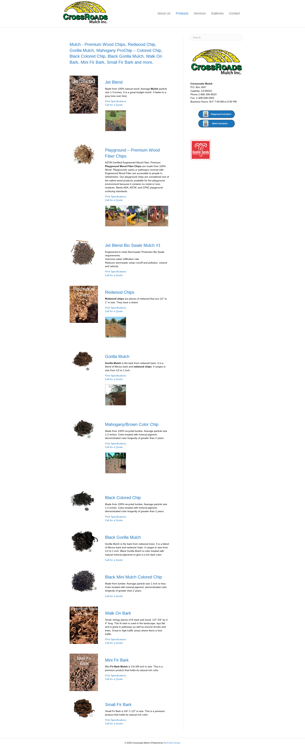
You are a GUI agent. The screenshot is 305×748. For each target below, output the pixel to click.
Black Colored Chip (123, 497)
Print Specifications (115, 101)
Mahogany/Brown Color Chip (131, 424)
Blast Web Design (171, 743)
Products (182, 13)
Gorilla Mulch (117, 356)
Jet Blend (113, 82)
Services (200, 13)
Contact (234, 13)
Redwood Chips (119, 292)
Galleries (217, 13)
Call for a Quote (114, 104)
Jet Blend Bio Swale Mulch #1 (132, 245)
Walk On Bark (118, 613)
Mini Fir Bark (117, 660)
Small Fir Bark (118, 704)
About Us (164, 13)
